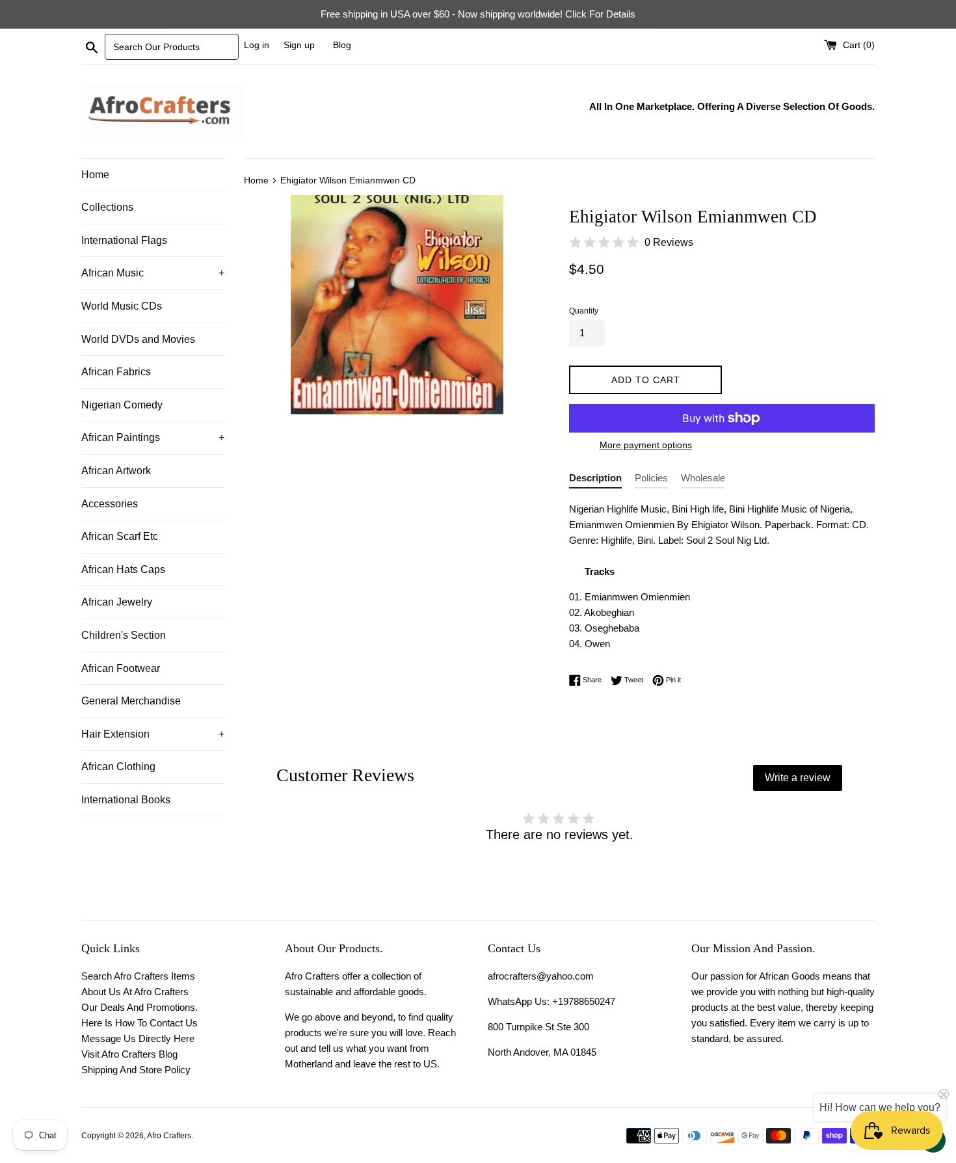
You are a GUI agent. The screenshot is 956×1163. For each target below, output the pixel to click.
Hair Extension (152, 734)
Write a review (797, 777)
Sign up (299, 45)
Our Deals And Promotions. (139, 1007)
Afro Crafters (169, 1135)
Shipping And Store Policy (136, 1069)
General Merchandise (131, 700)
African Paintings (152, 437)
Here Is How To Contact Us (139, 1022)
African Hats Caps (123, 569)
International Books (125, 799)
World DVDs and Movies (138, 339)
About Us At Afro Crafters (135, 991)
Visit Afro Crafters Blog (129, 1054)
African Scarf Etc (119, 536)
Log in (256, 45)
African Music (152, 272)
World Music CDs (121, 306)
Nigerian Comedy (122, 404)
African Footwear (120, 668)
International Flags (124, 240)
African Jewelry (116, 602)
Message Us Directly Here (137, 1038)
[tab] (595, 480)
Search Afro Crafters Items (138, 976)
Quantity (583, 310)
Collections (107, 207)
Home (95, 174)
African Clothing (118, 766)
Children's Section (123, 635)
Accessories (109, 503)
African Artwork (116, 470)
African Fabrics (116, 371)
